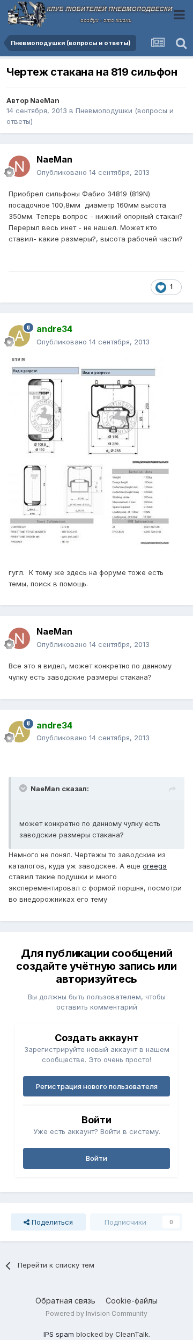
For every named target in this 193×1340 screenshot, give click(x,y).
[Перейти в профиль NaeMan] (19, 166)
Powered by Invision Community (96, 1313)
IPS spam (58, 1334)
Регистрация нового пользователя (97, 1086)
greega (155, 866)
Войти (96, 1158)
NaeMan (45, 100)
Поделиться (51, 1222)
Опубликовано (93, 172)
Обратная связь (65, 1300)
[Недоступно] (89, 410)
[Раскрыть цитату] (24, 788)
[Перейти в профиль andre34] (19, 336)
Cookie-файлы (132, 1300)
